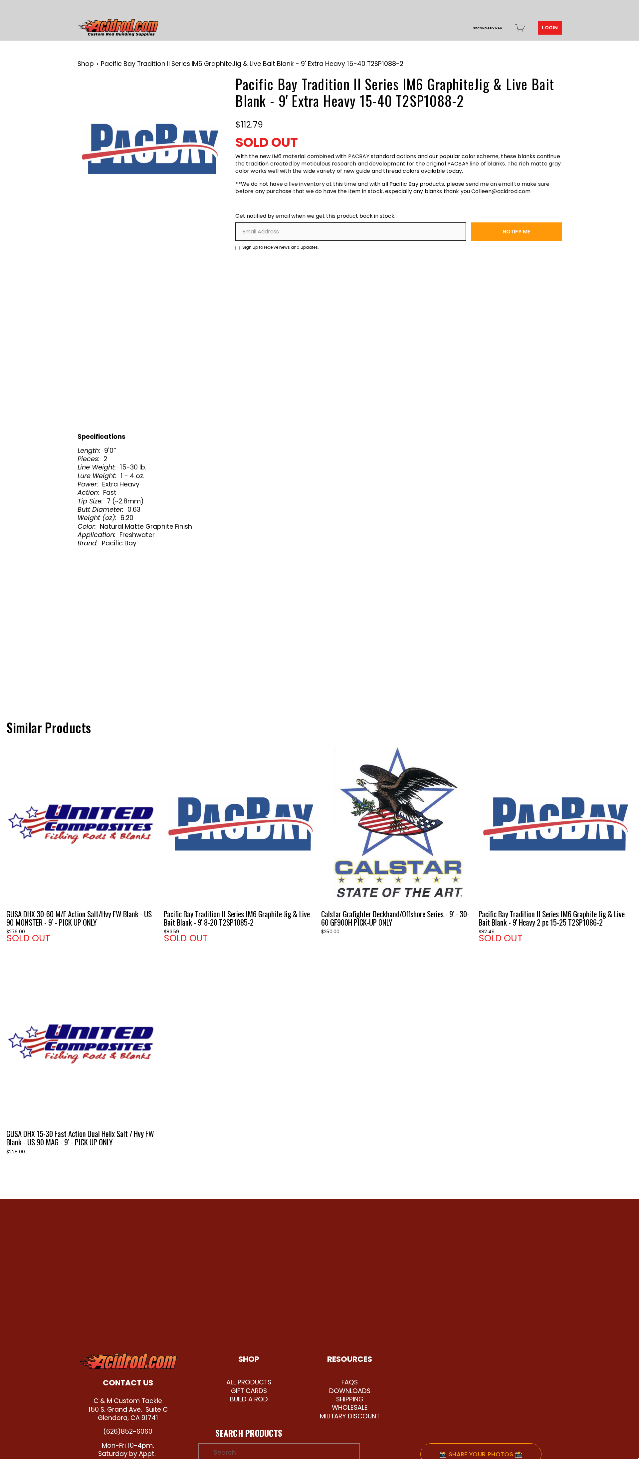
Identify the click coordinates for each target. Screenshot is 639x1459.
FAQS (349, 1382)
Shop (86, 64)
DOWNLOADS (349, 1391)
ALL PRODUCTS (248, 1382)
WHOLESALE (350, 1407)
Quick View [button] (83, 823)
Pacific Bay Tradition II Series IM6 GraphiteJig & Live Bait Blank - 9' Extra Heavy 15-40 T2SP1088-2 (252, 64)
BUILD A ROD (249, 1399)
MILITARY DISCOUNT (350, 1416)
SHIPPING (349, 1399)
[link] (150, 148)
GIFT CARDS (249, 1391)
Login (550, 27)
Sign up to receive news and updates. (280, 247)
